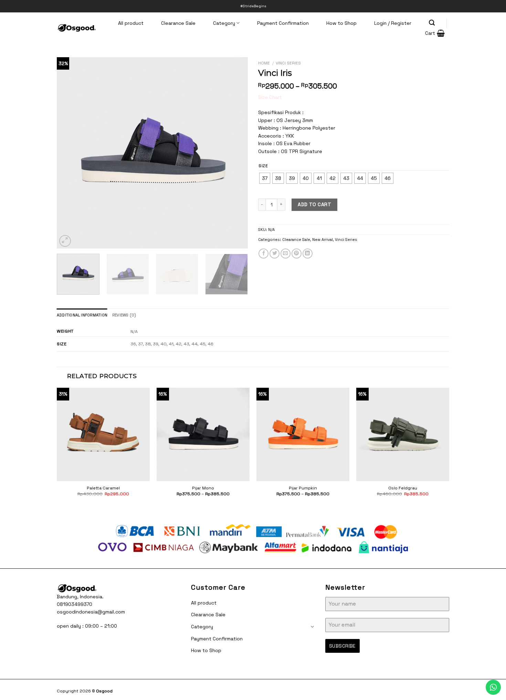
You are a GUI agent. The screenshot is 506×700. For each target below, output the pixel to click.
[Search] (432, 23)
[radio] (265, 178)
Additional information (82, 315)
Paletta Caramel (103, 488)
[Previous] (69, 153)
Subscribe (342, 646)
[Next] (235, 153)
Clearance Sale (178, 23)
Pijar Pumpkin (303, 488)
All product (131, 23)
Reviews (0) (124, 315)
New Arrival (322, 239)
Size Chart (270, 97)
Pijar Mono (203, 488)
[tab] (82, 315)
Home (264, 62)
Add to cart (314, 204)
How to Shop (341, 23)
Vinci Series (288, 62)
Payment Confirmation (283, 23)
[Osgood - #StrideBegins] (76, 28)
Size (263, 166)
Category (224, 23)
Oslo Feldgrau (402, 488)
